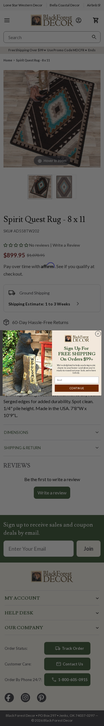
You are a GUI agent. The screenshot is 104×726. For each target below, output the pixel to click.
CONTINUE (77, 388)
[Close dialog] (98, 333)
